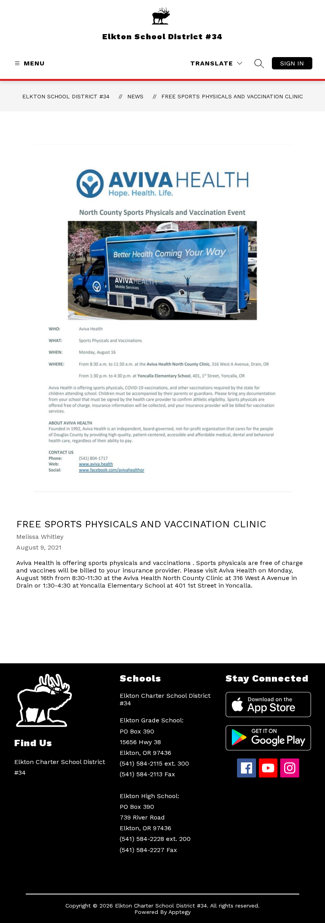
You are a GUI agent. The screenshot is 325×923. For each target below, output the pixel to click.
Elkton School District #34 (65, 96)
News (135, 96)
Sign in (292, 63)
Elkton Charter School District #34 (165, 699)
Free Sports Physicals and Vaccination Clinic (232, 96)
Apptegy (179, 912)
